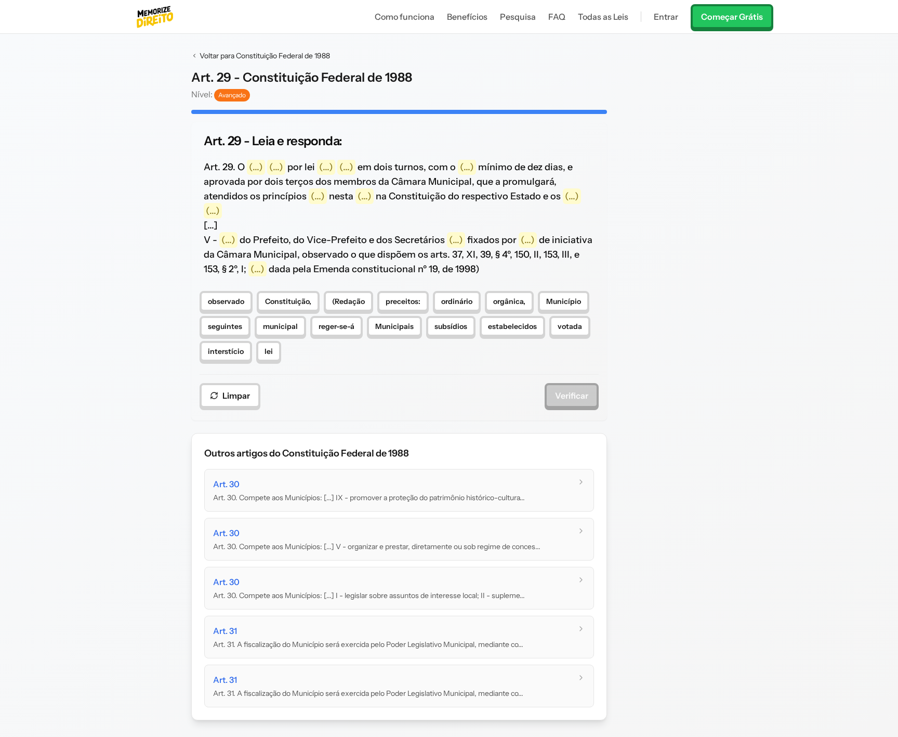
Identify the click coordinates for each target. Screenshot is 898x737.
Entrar (666, 16)
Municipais (394, 326)
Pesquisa (518, 16)
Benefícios (467, 16)
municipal (280, 326)
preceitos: (403, 301)
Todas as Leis (603, 16)
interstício (226, 351)
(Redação (348, 301)
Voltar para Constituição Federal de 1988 (265, 55)
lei (269, 351)
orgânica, (509, 301)
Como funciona (404, 16)
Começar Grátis (732, 16)
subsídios (450, 326)
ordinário (456, 301)
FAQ (556, 16)
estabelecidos (512, 326)
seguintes (225, 326)
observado (226, 301)
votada (570, 326)
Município (563, 301)
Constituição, (288, 301)
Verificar (571, 395)
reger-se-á (336, 326)
